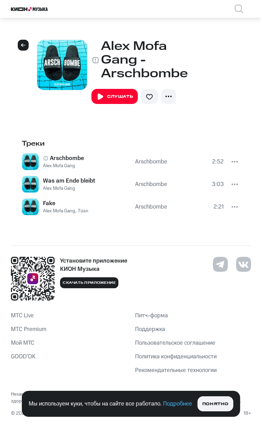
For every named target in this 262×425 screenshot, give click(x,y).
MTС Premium (28, 329)
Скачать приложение (89, 282)
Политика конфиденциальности (176, 357)
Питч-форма (151, 315)
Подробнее (177, 404)
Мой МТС (22, 343)
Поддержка (150, 329)
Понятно (215, 404)
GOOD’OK (23, 357)
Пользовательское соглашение (175, 343)
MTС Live (22, 315)
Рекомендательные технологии (176, 370)
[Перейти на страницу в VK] (243, 264)
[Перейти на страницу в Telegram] (220, 264)
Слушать (120, 96)
